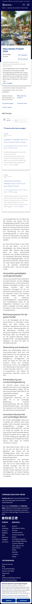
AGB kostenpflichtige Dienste (11, 578)
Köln (3, 535)
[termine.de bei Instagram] (3, 519)
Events (14, 550)
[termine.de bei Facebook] (7, 519)
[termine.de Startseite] (8, 4)
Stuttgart (5, 540)
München (5, 537)
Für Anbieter (5, 1)
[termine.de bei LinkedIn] (16, 519)
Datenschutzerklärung (9, 580)
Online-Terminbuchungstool (16, 1)
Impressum (5, 573)
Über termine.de (7, 564)
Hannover (5, 542)
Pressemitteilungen (8, 569)
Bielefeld (5, 533)
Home (3, 8)
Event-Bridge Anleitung (19, 541)
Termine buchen (17, 532)
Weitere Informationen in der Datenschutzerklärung (15, 597)
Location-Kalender (18, 543)
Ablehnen (9, 600)
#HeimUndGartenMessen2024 (11, 64)
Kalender (15, 552)
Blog (3, 566)
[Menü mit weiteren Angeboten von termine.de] (28, 4)
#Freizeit (23, 64)
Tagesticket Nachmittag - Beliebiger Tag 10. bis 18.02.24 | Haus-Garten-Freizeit (15, 183)
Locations (15, 554)
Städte (14, 557)
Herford (4, 531)
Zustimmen (23, 600)
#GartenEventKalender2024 (11, 62)
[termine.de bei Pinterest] (10, 519)
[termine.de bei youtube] (13, 519)
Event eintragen (28, 1)
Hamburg (5, 528)
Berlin (4, 526)
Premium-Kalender (18, 535)
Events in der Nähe (8, 571)
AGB (3, 575)
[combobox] (10, 120)
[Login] (24, 4)
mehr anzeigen (14, 165)
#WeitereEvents (7, 66)
